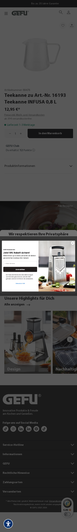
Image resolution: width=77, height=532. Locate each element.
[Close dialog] (72, 243)
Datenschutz (19, 283)
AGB (24, 283)
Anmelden (20, 269)
